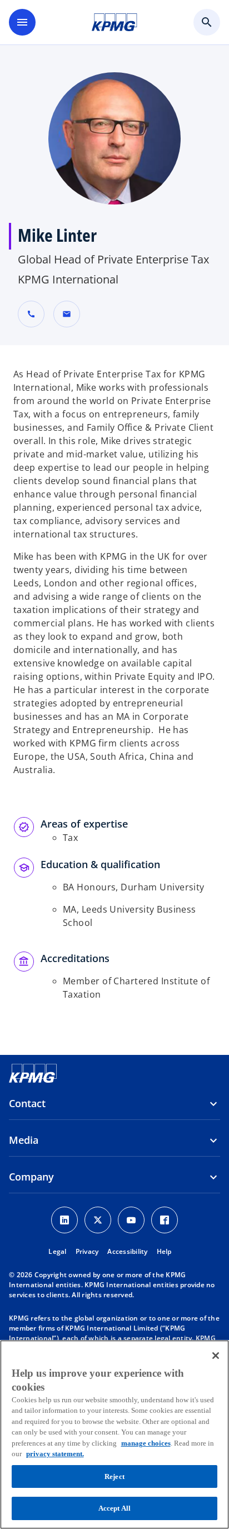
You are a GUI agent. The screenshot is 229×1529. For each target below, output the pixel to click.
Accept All (114, 1508)
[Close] (215, 1355)
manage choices (146, 1443)
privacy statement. (55, 1454)
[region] (114, 1434)
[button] (66, 314)
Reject (114, 1476)
